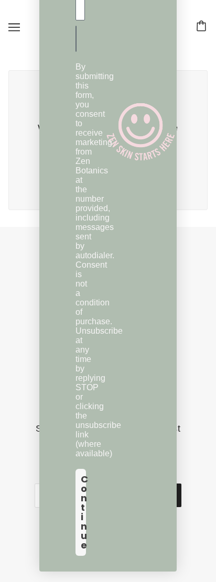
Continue (83, 512)
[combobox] (79, 38)
